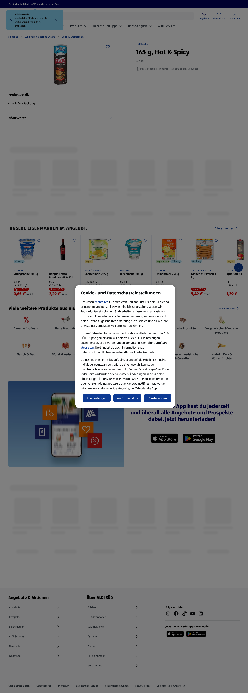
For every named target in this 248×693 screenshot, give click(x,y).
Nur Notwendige (127, 398)
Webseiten (101, 302)
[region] (125, 346)
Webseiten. (88, 347)
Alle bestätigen (96, 398)
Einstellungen (158, 398)
